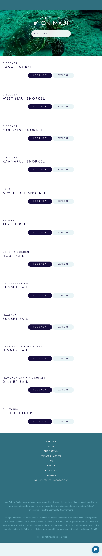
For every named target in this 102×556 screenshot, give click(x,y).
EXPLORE (63, 75)
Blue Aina (51, 471)
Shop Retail (51, 451)
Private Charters (51, 456)
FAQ (51, 461)
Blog (51, 447)
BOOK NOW (40, 75)
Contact (51, 476)
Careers (51, 442)
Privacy (51, 466)
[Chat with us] (95, 549)
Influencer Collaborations (51, 480)
